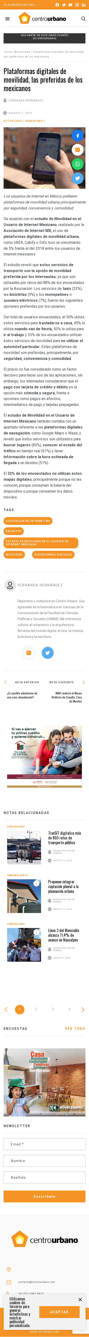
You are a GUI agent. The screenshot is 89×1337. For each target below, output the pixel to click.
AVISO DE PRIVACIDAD (44, 1332)
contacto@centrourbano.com (37, 1282)
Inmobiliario (17, 875)
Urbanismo (34, 121)
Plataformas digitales (53, 554)
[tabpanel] (44, 898)
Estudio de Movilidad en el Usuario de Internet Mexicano (37, 543)
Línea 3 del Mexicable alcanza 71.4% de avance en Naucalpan (63, 935)
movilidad (14, 554)
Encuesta (13, 531)
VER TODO (75, 1029)
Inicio (8, 52)
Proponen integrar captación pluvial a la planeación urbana (63, 886)
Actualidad (22, 52)
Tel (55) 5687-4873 (31, 1293)
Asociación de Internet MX (28, 521)
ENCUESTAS (16, 1029)
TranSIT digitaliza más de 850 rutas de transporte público (64, 837)
